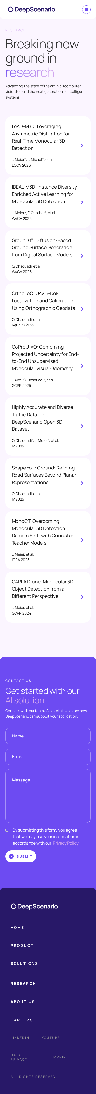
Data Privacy (19, 1057)
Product (22, 945)
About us (23, 1001)
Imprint (60, 1057)
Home (17, 927)
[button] (86, 9)
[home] (29, 9)
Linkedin (20, 1037)
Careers (22, 1020)
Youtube (51, 1037)
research (23, 983)
